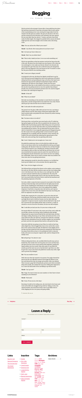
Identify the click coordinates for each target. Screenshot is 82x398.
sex (32, 293)
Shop (60, 3)
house (44, 372)
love (39, 374)
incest (36, 374)
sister (39, 380)
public (39, 377)
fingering (37, 369)
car (40, 362)
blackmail (25, 293)
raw (30, 293)
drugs (41, 368)
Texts (49, 3)
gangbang (39, 371)
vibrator (41, 385)
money (43, 375)
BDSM (40, 358)
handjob (37, 372)
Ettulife (23, 359)
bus (38, 362)
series (42, 378)
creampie (38, 365)
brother (36, 362)
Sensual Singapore (13, 361)
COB (39, 363)
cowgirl (41, 363)
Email (43, 329)
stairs (36, 382)
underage (37, 385)
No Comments (49, 18)
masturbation (38, 375)
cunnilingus (38, 367)
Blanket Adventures (26, 376)
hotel (41, 372)
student (43, 382)
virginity (36, 386)
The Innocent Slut (12, 363)
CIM (28, 293)
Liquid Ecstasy (25, 365)
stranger (39, 382)
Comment (23, 318)
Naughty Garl (11, 359)
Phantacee (14, 394)
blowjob (42, 360)
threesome (39, 383)
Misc (65, 3)
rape (43, 377)
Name (22, 329)
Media (55, 3)
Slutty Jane (24, 374)
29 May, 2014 (39, 18)
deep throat (37, 368)
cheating (43, 362)
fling (41, 369)
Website (23, 335)
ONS (35, 377)
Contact (71, 3)
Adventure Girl (25, 367)
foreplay (36, 371)
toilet (44, 383)
